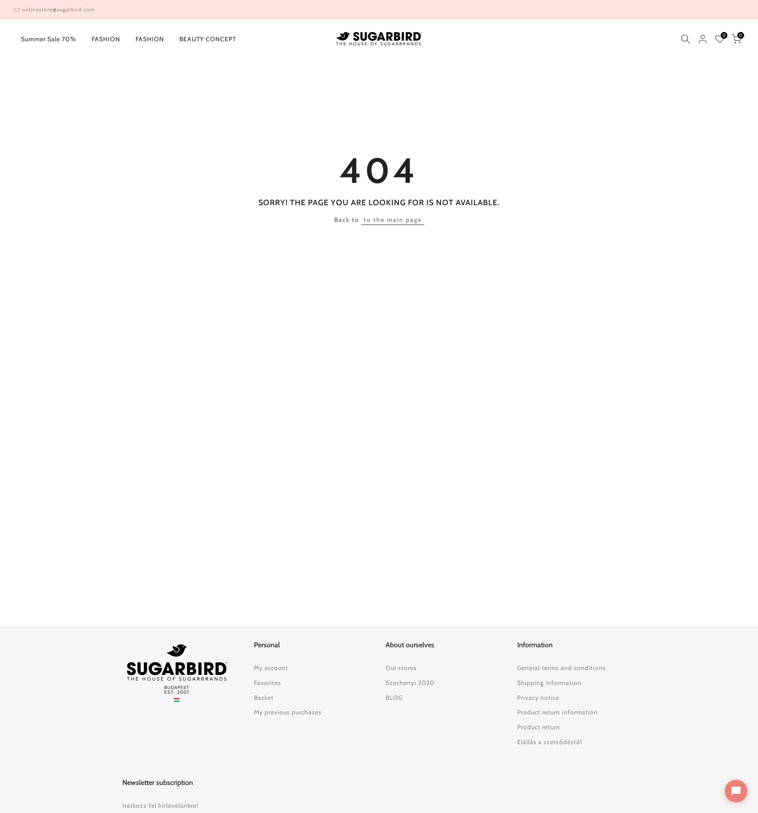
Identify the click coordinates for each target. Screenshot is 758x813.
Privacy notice (538, 698)
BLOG (394, 698)
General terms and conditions (561, 668)
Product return (538, 727)
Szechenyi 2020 (410, 683)
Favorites (267, 683)
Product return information (557, 712)
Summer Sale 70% (48, 39)
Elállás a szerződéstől (549, 742)
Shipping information (549, 683)
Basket (264, 698)
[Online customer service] (736, 791)
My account (271, 668)
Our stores (401, 668)
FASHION (106, 39)
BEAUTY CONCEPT (207, 39)
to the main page (393, 220)
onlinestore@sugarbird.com (58, 9)
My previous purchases (288, 712)
